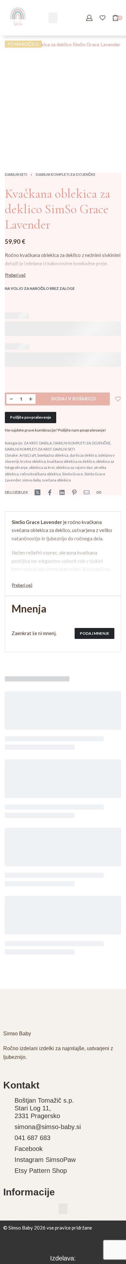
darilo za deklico (83, 455)
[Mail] (86, 492)
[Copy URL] (99, 492)
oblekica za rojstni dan (74, 467)
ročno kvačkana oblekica (40, 474)
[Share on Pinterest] (74, 492)
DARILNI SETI (16, 174)
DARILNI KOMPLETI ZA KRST (28, 449)
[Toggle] (15, 275)
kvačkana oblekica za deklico (71, 461)
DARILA (45, 443)
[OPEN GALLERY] (63, 99)
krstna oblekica (33, 461)
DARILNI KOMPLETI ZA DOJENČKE (65, 174)
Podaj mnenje (94, 633)
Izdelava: (63, 1258)
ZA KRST (31, 443)
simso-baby (31, 480)
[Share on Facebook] (50, 492)
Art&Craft (27, 455)
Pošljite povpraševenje (30, 417)
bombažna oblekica (52, 455)
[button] (53, 18)
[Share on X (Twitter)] (37, 492)
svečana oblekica (56, 480)
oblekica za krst (42, 467)
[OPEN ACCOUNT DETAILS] (89, 17)
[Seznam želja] (118, 399)
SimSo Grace (72, 474)
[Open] (102, 17)
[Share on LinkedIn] (62, 492)
